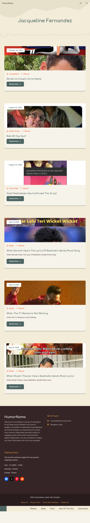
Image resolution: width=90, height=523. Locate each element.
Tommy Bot (13, 188)
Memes (26, 74)
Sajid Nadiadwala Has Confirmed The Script (32, 193)
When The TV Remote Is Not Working (27, 313)
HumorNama (7, 3)
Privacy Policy (35, 502)
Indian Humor (14, 131)
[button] (87, 3)
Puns (52, 508)
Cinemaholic (14, 74)
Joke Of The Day (66, 508)
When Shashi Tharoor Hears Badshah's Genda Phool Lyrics (40, 376)
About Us (24, 502)
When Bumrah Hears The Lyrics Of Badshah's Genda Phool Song (43, 250)
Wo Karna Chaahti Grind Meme (24, 79)
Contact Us (65, 502)
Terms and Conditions (51, 502)
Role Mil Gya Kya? (16, 136)
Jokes (43, 508)
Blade (11, 246)
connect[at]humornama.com (60, 421)
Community (83, 508)
